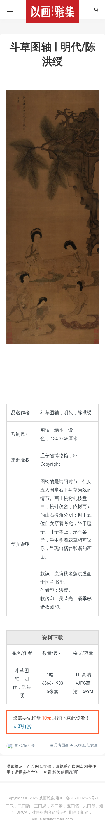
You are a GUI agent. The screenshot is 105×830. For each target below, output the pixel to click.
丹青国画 (61, 745)
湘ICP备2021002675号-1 (77, 797)
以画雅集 (46, 797)
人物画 (79, 745)
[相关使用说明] (64, 772)
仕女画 (92, 745)
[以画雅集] (52, 9)
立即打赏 (22, 726)
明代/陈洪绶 (25, 745)
